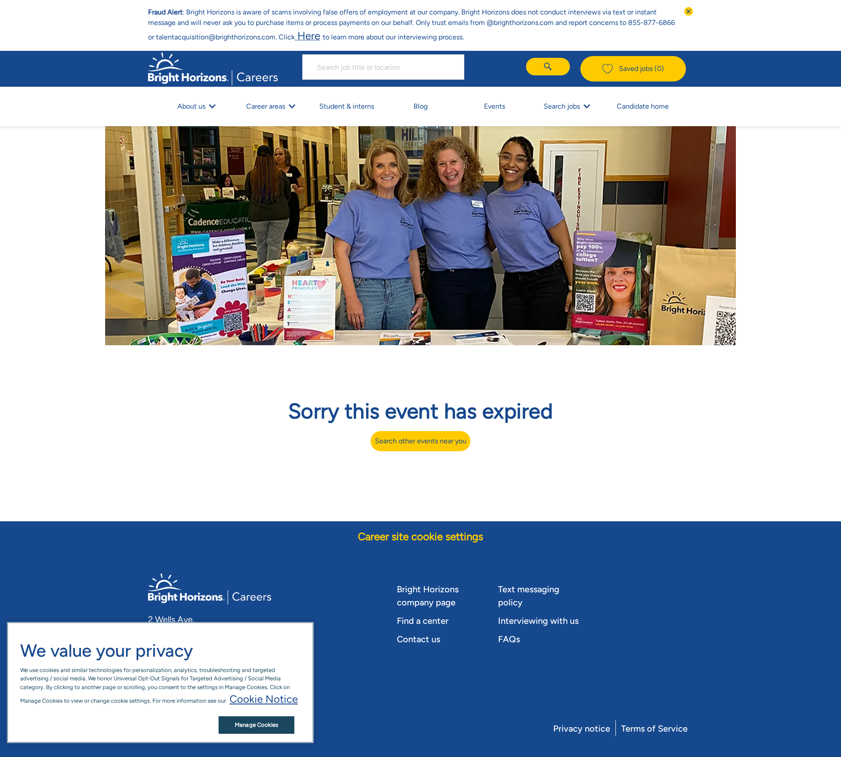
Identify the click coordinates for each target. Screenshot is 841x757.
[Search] (548, 66)
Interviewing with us (538, 621)
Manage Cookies (256, 725)
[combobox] (383, 67)
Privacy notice (581, 728)
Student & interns (346, 106)
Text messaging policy (528, 596)
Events (494, 106)
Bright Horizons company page (428, 596)
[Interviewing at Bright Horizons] (321, 35)
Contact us (418, 639)
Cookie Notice (264, 699)
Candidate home (643, 106)
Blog (420, 106)
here (307, 35)
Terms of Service (654, 728)
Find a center (423, 621)
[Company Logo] (213, 67)
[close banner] (688, 11)
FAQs (509, 639)
